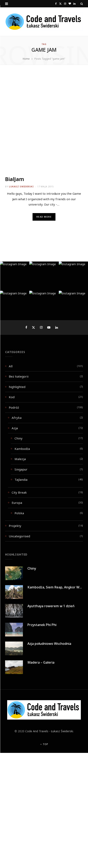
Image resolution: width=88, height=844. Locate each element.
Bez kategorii (18, 376)
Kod (12, 397)
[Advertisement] (44, 124)
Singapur (21, 469)
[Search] (81, 4)
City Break (19, 492)
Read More (44, 216)
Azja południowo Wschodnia (49, 643)
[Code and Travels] (44, 21)
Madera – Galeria (40, 662)
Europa (17, 503)
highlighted (17, 387)
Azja (15, 428)
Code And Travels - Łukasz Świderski (49, 731)
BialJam (14, 179)
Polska (19, 513)
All (10, 366)
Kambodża (22, 449)
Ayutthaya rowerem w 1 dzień (50, 606)
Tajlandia (21, 479)
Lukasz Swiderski (21, 186)
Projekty (15, 526)
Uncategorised (19, 536)
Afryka (16, 418)
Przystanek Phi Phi (41, 625)
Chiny (19, 438)
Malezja (20, 459)
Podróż (14, 407)
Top (45, 744)
